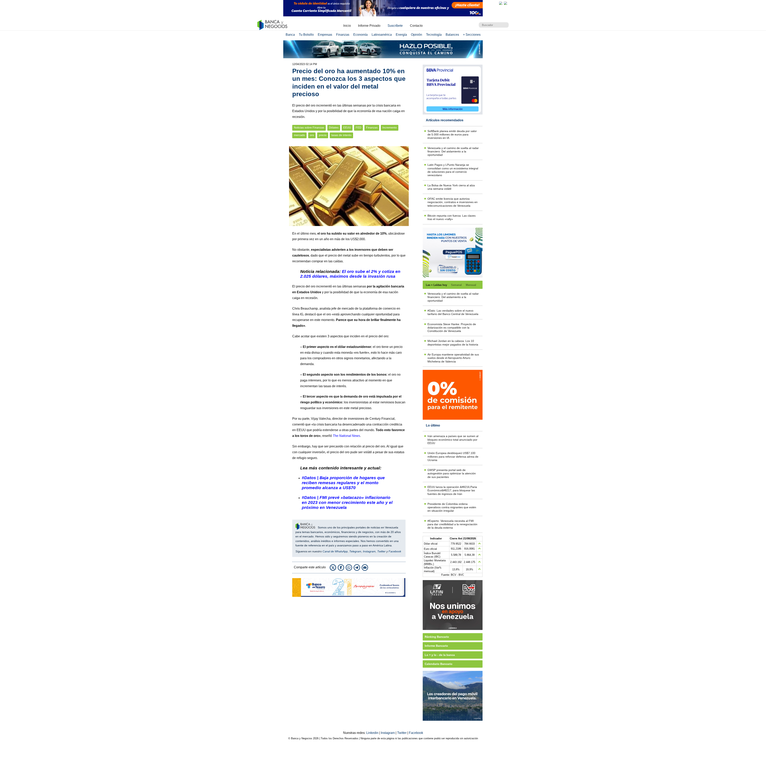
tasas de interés (341, 135)
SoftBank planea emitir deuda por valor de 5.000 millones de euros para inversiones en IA (452, 134)
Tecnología (434, 34)
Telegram (355, 551)
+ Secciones (472, 34)
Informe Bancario (436, 645)
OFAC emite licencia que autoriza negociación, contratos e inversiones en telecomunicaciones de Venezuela (452, 202)
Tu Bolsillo (306, 34)
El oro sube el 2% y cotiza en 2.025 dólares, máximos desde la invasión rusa (350, 274)
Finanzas (342, 34)
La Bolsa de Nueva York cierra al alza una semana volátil (451, 187)
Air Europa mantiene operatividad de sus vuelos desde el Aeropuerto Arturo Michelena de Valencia (453, 358)
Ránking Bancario (437, 636)
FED (358, 127)
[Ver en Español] (505, 3)
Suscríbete (395, 25)
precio (323, 135)
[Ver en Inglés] (500, 3)
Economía (360, 34)
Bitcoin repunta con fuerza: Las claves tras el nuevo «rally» (451, 217)
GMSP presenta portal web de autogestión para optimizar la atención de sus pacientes (451, 473)
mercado (299, 135)
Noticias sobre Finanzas (309, 127)
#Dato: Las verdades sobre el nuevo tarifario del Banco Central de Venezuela (452, 312)
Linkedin (372, 732)
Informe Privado (369, 25)
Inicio (347, 25)
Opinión (416, 34)
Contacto (416, 25)
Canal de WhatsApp (335, 551)
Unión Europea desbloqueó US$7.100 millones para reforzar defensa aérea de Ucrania (452, 456)
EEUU (347, 127)
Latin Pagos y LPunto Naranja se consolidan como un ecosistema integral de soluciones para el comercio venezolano (452, 170)
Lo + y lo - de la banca (440, 654)
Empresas (325, 34)
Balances (452, 34)
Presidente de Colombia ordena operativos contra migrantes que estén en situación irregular (451, 507)
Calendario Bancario (438, 663)
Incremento (389, 127)
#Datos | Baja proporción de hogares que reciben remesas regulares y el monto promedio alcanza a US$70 (343, 482)
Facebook (395, 551)
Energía (401, 34)
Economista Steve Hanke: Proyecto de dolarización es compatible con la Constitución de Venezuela (451, 328)
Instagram (369, 551)
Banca (290, 34)
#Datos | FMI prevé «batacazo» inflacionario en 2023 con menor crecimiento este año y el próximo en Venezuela (347, 502)
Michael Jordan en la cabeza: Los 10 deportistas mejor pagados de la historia (452, 342)
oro (312, 135)
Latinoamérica (382, 34)
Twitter (381, 551)
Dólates (334, 127)
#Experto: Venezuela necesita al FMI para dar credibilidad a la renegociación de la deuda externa (452, 524)
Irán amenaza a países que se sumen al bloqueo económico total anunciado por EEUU (452, 439)
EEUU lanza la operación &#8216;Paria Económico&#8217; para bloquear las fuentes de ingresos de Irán (452, 490)
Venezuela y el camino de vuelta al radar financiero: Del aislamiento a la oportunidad (453, 151)
